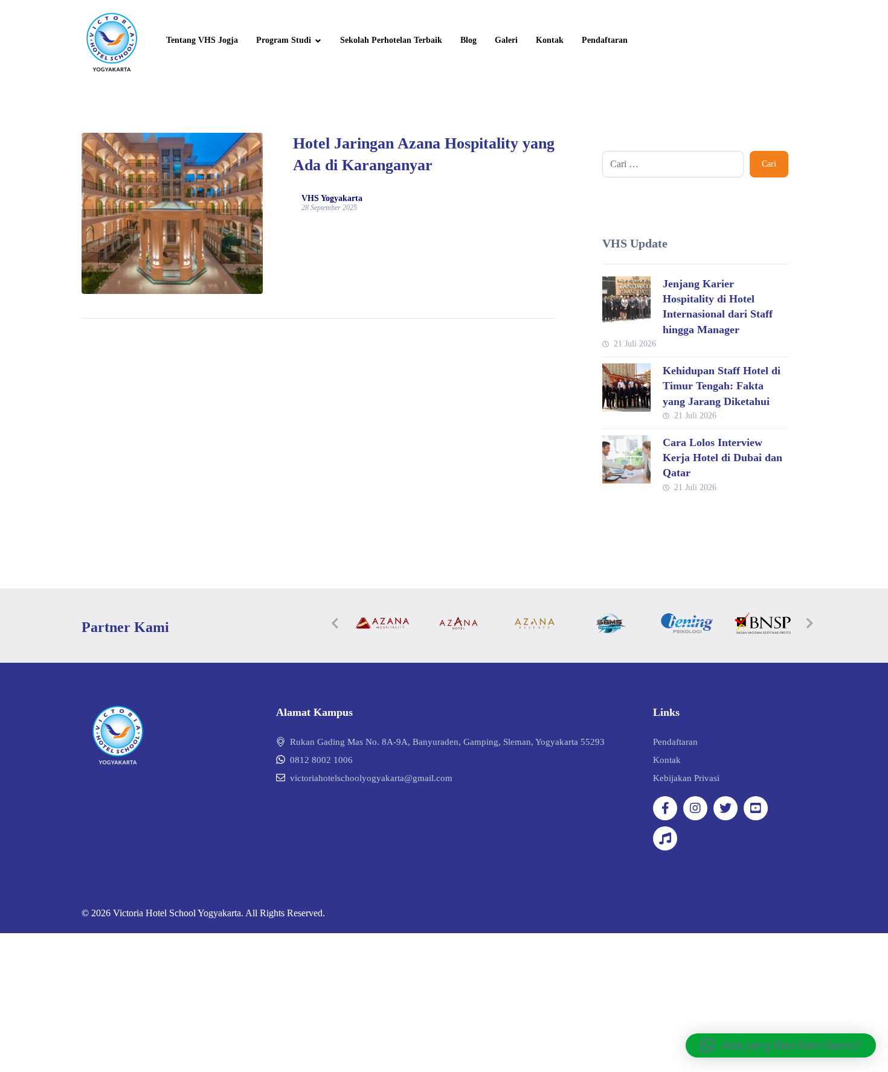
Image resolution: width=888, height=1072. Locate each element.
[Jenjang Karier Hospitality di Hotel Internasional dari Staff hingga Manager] (626, 300)
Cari (769, 163)
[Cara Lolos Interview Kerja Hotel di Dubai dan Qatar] (626, 459)
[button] (781, 1045)
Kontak (667, 760)
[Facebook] (665, 808)
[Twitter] (725, 808)
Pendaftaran (675, 742)
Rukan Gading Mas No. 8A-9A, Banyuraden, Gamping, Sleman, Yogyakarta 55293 (447, 742)
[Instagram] (695, 808)
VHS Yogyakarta (331, 198)
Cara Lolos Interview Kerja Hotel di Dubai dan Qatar (722, 457)
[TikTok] (665, 838)
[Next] (809, 623)
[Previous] (335, 623)
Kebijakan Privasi (686, 778)
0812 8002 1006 (321, 760)
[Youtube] (756, 808)
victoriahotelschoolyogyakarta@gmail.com (371, 778)
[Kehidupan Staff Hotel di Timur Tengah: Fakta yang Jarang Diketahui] (626, 387)
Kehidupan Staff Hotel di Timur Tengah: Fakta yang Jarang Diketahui (721, 386)
